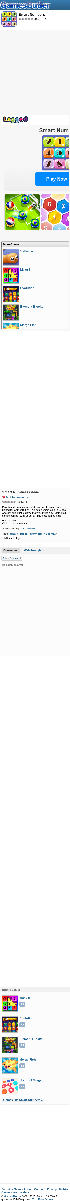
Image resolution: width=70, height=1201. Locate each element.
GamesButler (35, 5)
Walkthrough (32, 550)
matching (35, 533)
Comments (11, 550)
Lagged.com (29, 528)
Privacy (52, 1189)
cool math (50, 533)
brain (23, 533)
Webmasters (21, 1192)
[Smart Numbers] (9, 19)
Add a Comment (12, 558)
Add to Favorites (17, 497)
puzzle (13, 533)
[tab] (35, 244)
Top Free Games (43, 1199)
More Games (11, 244)
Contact (39, 1189)
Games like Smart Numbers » (23, 1099)
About (28, 1189)
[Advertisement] (35, 67)
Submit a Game (11, 1189)
